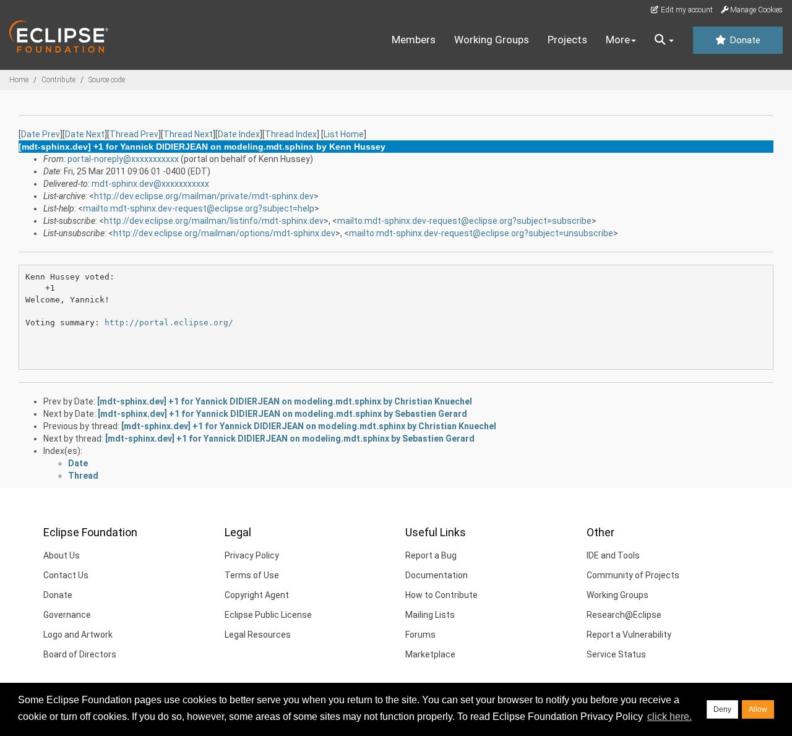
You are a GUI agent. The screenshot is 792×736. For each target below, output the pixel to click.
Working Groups (491, 39)
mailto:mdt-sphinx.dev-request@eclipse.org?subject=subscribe (464, 221)
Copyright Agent (257, 595)
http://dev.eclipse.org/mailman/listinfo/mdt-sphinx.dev (214, 221)
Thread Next (188, 134)
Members (414, 39)
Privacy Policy (252, 555)
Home (18, 79)
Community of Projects (633, 575)
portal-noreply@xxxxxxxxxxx (123, 159)
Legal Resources (258, 635)
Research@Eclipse (624, 615)
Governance (67, 615)
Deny (722, 709)
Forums (420, 635)
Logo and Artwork (78, 635)
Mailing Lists (430, 615)
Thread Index (291, 134)
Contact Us (65, 575)
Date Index (239, 134)
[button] (664, 40)
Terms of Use (252, 575)
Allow (758, 709)
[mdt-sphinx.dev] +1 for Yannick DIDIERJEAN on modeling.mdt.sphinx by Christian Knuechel (284, 401)
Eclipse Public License (268, 615)
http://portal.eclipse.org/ (169, 322)
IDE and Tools (613, 555)
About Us (61, 555)
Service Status (616, 654)
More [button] (618, 39)
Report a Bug (431, 555)
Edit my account (686, 10)
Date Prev (40, 134)
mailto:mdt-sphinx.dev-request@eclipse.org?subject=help (198, 208)
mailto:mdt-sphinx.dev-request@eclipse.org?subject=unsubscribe (481, 233)
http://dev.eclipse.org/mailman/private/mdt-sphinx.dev (204, 196)
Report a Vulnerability (629, 635)
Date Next (85, 134)
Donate (743, 40)
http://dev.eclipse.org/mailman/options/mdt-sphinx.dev (224, 233)
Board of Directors (79, 654)
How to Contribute (441, 595)
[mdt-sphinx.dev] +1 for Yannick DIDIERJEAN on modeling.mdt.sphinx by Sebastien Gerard (282, 414)
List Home (344, 134)
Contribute (58, 79)
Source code (106, 79)
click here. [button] (669, 716)
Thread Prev (134, 134)
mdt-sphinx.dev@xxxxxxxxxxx (150, 184)
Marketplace (430, 654)
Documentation (436, 575)
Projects (567, 39)
